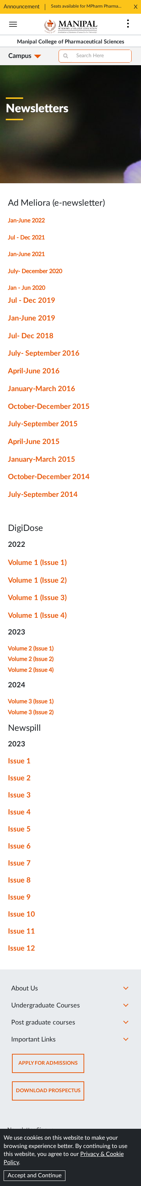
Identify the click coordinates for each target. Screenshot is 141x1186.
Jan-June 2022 (26, 220)
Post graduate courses (43, 1022)
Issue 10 (21, 914)
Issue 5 (19, 829)
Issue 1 (19, 761)
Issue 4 (19, 812)
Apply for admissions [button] (51, 1066)
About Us (24, 988)
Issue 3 (19, 795)
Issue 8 (19, 880)
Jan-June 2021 (26, 254)
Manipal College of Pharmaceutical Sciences (70, 42)
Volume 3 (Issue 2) (31, 712)
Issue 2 (19, 778)
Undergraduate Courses (45, 1005)
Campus (19, 56)
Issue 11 (21, 931)
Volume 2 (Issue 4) (31, 670)
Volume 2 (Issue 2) (31, 659)
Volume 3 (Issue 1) (31, 701)
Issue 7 (19, 863)
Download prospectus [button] (50, 1094)
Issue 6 (19, 846)
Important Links (33, 1039)
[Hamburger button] (13, 24)
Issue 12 (21, 948)
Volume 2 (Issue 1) (31, 648)
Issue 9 (19, 897)
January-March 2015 (41, 459)
